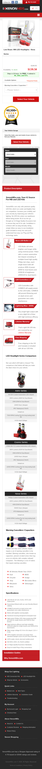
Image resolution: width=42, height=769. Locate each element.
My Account (32, 2)
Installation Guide (27, 694)
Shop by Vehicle (12, 680)
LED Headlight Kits (29, 676)
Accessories (24, 680)
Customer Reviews (13, 727)
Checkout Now (11, 713)
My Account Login (12, 709)
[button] (28, 744)
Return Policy (11, 731)
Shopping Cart (26, 709)
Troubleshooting (12, 698)
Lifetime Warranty (24, 333)
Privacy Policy (27, 765)
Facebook (13, 2)
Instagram (16, 2)
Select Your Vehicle (21, 142)
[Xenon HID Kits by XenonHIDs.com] (15, 8)
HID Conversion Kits (13, 676)
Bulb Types (21, 691)
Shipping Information (29, 727)
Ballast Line (10, 691)
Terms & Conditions (16, 765)
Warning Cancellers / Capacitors (15, 85)
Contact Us (19, 723)
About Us (10, 723)
